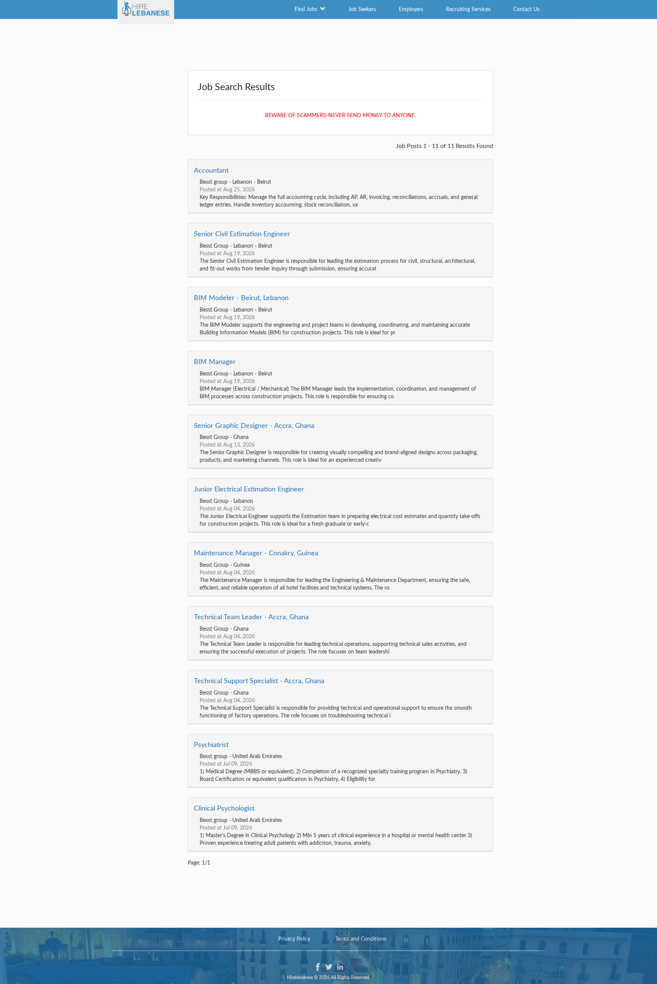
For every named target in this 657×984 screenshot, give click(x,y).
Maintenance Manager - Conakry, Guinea (256, 553)
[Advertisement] (328, 44)
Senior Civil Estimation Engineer (242, 234)
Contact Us (526, 9)
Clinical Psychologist (224, 808)
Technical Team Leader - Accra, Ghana (251, 617)
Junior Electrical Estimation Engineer (249, 489)
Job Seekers (362, 9)
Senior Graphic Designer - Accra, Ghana (254, 426)
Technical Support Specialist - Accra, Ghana (259, 681)
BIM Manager (215, 362)
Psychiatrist (211, 745)
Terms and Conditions (360, 939)
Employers (411, 9)
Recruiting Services (468, 9)
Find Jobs (307, 9)
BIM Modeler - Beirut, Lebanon (241, 298)
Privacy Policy (294, 939)
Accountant (211, 170)
